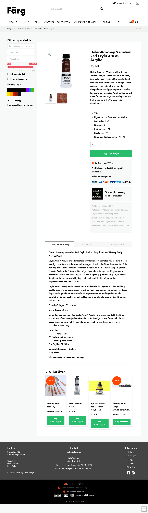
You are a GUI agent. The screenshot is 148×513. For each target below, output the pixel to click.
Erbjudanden (18, 73)
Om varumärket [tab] (88, 244)
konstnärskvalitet (99, 225)
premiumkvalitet (115, 225)
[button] (49, 54)
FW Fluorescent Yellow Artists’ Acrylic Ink (98, 406)
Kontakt (131, 463)
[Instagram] (133, 472)
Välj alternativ (121, 421)
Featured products (18, 78)
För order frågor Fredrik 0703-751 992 (74, 464)
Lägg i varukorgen (111, 153)
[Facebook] (128, 472)
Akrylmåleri (108, 209)
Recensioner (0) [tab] (117, 244)
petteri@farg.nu (74, 452)
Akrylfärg (104, 217)
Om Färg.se (131, 455)
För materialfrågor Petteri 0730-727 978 (73, 468)
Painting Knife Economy (53, 405)
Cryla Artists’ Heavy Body (61, 286)
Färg (116, 213)
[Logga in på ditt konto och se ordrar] (137, 3)
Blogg (131, 459)
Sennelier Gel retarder (75, 405)
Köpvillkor (130, 467)
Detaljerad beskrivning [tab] (60, 244)
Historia (131, 452)
